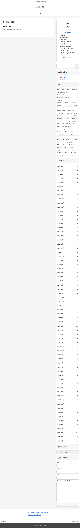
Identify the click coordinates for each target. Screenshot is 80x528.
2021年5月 (67, 424)
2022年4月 (67, 379)
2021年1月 (67, 441)
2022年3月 (67, 383)
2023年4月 (67, 330)
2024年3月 (67, 285)
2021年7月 (67, 416)
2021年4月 (67, 428)
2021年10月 (67, 404)
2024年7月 (67, 268)
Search (58, 63)
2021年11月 (67, 400)
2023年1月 (67, 342)
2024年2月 (67, 289)
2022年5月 (67, 375)
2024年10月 (67, 256)
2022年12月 (67, 346)
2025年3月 (67, 236)
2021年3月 (67, 433)
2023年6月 (67, 322)
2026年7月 (67, 170)
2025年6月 (67, 223)
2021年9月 (67, 408)
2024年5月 (67, 277)
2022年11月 (67, 351)
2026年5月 (67, 178)
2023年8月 (67, 314)
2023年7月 (67, 318)
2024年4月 (67, 281)
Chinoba (68, 33)
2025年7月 (67, 219)
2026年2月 (67, 191)
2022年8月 (67, 363)
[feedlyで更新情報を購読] (70, 57)
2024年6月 (67, 273)
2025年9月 (67, 211)
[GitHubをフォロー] (68, 57)
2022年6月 (67, 371)
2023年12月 (67, 297)
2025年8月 (67, 215)
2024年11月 (67, 252)
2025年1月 (67, 244)
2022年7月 (67, 367)
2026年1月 (67, 195)
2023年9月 (67, 309)
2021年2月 (67, 437)
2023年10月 (67, 305)
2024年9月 (67, 260)
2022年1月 (67, 392)
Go (76, 66)
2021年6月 (67, 420)
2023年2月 (67, 338)
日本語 (64, 79)
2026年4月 (67, 182)
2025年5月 (67, 227)
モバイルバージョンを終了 (40, 525)
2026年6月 (67, 174)
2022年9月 (67, 359)
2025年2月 (67, 240)
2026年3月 (67, 186)
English (64, 77)
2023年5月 (67, 326)
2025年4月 (67, 232)
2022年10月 (67, 355)
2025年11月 (67, 203)
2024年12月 (67, 248)
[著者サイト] (63, 57)
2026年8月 (67, 166)
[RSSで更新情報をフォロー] (72, 57)
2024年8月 (67, 264)
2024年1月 (67, 293)
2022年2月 (67, 387)
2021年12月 (67, 396)
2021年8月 (67, 412)
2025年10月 (67, 207)
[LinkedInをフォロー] (65, 57)
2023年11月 (67, 301)
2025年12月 (67, 199)
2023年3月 (67, 334)
